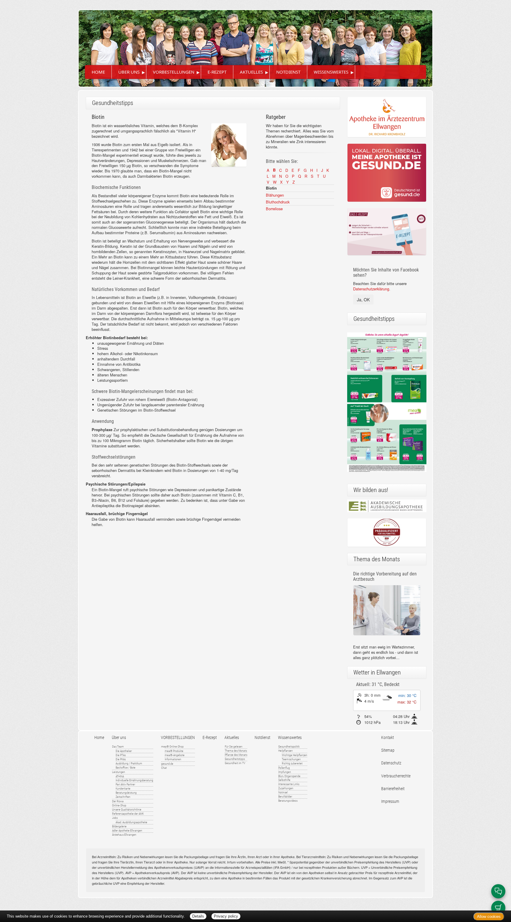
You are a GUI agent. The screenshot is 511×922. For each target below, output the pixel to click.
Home (98, 72)
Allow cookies (489, 916)
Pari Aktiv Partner (125, 784)
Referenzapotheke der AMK (128, 813)
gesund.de (167, 763)
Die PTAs (121, 755)
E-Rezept (217, 72)
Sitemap (387, 750)
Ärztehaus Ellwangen (124, 834)
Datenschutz (391, 763)
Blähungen (275, 195)
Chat (164, 767)
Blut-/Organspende (289, 776)
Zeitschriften (123, 796)
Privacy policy (226, 916)
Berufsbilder (285, 796)
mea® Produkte (174, 751)
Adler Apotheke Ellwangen (127, 830)
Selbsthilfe (284, 780)
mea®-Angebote (175, 755)
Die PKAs (121, 759)
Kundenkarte (123, 788)
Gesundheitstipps (235, 759)
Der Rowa (118, 801)
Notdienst (288, 72)
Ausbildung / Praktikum (129, 763)
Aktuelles (251, 72)
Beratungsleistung (126, 792)
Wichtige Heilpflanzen (294, 755)
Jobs (115, 817)
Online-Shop (119, 805)
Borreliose (274, 208)
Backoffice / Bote (125, 767)
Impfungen (284, 772)
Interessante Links (288, 784)
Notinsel (283, 792)
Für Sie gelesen (233, 746)
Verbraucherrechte (395, 776)
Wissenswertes (331, 72)
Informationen (173, 759)
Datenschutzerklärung (371, 289)
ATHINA (120, 776)
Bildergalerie (119, 826)
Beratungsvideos (287, 800)
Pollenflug (284, 767)
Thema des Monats (236, 750)
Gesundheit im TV (235, 763)
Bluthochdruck (278, 202)
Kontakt (387, 737)
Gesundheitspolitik (289, 746)
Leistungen (118, 772)
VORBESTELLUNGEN (173, 72)
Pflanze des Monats (236, 754)
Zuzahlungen (285, 788)
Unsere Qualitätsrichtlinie (126, 809)
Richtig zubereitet (292, 763)
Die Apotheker (124, 751)
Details (198, 916)
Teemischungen (291, 759)
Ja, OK (363, 300)
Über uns (129, 72)
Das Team (118, 746)
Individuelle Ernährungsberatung (134, 780)
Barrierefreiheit (393, 788)
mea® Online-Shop (172, 746)
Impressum (390, 801)
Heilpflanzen (285, 750)
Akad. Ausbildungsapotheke (131, 822)
